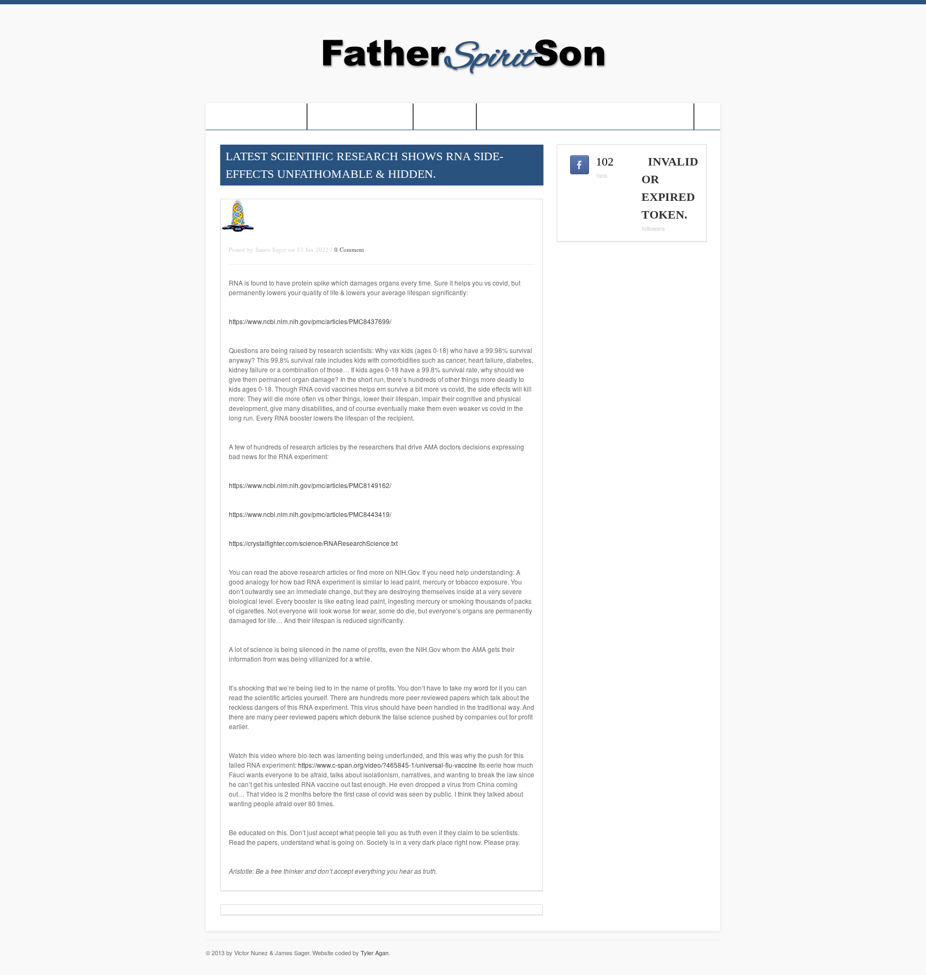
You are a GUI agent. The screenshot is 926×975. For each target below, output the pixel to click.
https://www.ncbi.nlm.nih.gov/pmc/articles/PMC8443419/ (310, 514)
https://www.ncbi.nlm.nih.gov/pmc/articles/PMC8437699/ (310, 321)
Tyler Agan (375, 952)
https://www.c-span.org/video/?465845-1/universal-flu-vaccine (387, 764)
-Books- (444, 116)
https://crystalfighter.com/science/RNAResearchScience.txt (313, 543)
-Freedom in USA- (360, 116)
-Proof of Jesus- (256, 116)
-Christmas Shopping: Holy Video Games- (585, 116)
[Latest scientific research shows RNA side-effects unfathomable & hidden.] (238, 230)
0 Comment (349, 249)
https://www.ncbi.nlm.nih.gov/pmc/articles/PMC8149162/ (310, 485)
